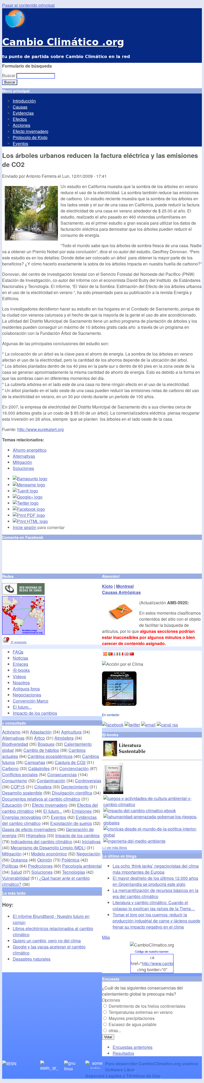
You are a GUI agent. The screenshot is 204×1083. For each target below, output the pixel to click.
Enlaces (20, 664)
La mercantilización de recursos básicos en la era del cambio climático (155, 893)
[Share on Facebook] (29, 509)
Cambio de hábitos (41, 750)
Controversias (88, 781)
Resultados (123, 1053)
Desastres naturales (31, 959)
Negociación (88, 854)
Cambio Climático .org (63, 42)
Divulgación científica (72, 793)
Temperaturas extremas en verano (141, 1012)
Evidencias (23, 113)
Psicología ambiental (82, 866)
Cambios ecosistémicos (50, 756)
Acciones (21, 125)
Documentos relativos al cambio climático (41, 799)
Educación (12, 805)
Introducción (24, 101)
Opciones (111, 1000)
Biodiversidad (15, 744)
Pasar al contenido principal (28, 5)
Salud (16, 872)
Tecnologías (73, 872)
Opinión (44, 860)
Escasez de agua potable (132, 1024)
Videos (19, 676)
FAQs (18, 652)
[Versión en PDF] (29, 515)
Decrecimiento (74, 787)
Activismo (11, 732)
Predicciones (40, 866)
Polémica (70, 860)
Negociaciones (27, 695)
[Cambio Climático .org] (14, 27)
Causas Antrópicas (121, 592)
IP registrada (18, 642)
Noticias (20, 658)
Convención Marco (30, 701)
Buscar (9, 75)
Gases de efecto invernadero (29, 829)
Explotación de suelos (71, 823)
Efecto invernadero (30, 131)
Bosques (46, 744)
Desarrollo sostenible (22, 793)
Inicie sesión (24, 527)
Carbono (10, 768)
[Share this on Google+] (27, 497)
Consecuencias (62, 774)
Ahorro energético (29, 450)
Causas (20, 107)
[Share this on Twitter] (26, 503)
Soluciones (23, 468)
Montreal (125, 586)
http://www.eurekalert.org (40, 429)
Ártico (39, 738)
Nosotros (21, 683)
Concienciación (74, 768)
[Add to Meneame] (29, 485)
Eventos (20, 143)
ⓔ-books (21, 670)
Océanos (19, 860)
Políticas (10, 866)
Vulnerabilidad (15, 878)
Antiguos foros (26, 689)
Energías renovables (21, 817)
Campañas (34, 762)
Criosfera (43, 787)
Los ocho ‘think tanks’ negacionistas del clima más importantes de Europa (156, 869)
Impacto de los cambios (35, 713)
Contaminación (51, 781)
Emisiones (82, 811)
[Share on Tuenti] (25, 491)
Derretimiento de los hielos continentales (147, 1006)
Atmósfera (64, 738)
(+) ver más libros (114, 847)
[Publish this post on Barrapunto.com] (30, 479)
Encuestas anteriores (132, 1047)
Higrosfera (36, 835)
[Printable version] (30, 521)
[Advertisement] (64, 557)
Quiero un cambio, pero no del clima (47, 941)
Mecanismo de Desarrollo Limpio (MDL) (48, 848)
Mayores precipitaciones (132, 1018)
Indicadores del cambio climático (41, 841)
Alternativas (24, 456)
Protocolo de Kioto (30, 137)
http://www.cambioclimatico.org (171, 963)
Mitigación (22, 462)
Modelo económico (49, 854)
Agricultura (71, 732)
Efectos (20, 119)
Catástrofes (39, 768)
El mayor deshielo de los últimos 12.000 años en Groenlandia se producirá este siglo (155, 881)
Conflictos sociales (20, 774)
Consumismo (14, 781)
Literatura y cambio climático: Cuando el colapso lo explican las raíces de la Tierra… (154, 905)
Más (106, 937)
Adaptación (41, 732)
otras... (115, 1030)
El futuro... (22, 707)
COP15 (18, 787)
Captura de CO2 (70, 762)
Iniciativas (91, 841)
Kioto (107, 586)
